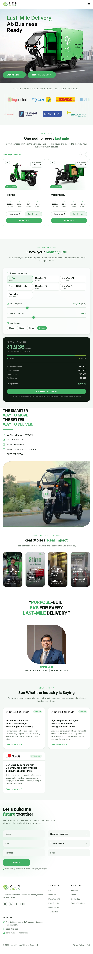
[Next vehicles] (87, 154)
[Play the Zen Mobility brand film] (46, 494)
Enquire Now (13, 75)
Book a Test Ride (78, 903)
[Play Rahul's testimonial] (12, 569)
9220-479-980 (12, 929)
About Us (74, 890)
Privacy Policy (78, 945)
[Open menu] (88, 4)
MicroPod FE (53, 895)
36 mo (42, 328)
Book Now (23, 220)
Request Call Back (40, 75)
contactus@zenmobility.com (17, 933)
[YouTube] (22, 904)
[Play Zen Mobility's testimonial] (57, 569)
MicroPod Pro (53, 908)
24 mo (31, 328)
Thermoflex (53, 912)
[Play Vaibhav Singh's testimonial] (80, 569)
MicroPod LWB (54, 899)
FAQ (88, 945)
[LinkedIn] (11, 904)
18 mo (21, 328)
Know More (13, 214)
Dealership (75, 899)
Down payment (16, 304)
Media (73, 895)
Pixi (49, 890)
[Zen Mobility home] (10, 4)
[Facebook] (17, 904)
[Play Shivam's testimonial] (35, 569)
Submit (16, 862)
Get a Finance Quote (45, 391)
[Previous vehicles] (81, 154)
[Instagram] (5, 904)
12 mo (11, 328)
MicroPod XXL (54, 903)
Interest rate (17, 313)
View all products (10, 154)
